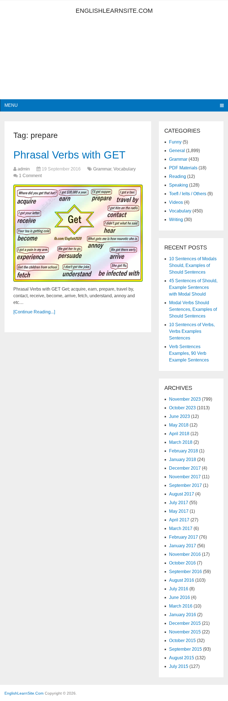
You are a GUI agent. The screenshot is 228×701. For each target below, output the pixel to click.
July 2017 (178, 502)
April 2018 (179, 433)
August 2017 (181, 494)
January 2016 (182, 614)
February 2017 (183, 537)
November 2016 (185, 554)
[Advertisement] (54, 60)
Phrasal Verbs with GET (69, 155)
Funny (175, 142)
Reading (177, 176)
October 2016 (182, 563)
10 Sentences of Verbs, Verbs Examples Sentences (192, 331)
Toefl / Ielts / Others (187, 193)
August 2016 (181, 580)
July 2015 (178, 666)
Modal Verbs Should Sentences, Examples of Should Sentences (193, 309)
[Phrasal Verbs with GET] (78, 233)
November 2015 (185, 632)
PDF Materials (183, 167)
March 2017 (180, 528)
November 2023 (185, 399)
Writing (176, 219)
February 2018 (183, 451)
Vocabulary (124, 169)
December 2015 (185, 623)
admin (24, 169)
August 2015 (181, 657)
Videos (176, 202)
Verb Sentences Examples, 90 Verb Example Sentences (189, 353)
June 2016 (179, 597)
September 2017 (185, 485)
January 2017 (182, 545)
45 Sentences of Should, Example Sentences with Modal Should (193, 287)
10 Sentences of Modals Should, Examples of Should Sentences (193, 265)
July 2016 (178, 588)
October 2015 (182, 640)
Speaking (178, 185)
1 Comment (30, 175)
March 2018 (180, 442)
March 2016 (180, 606)
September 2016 (185, 571)
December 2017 (185, 468)
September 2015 (185, 649)
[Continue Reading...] (34, 311)
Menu (11, 105)
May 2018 (179, 425)
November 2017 (185, 476)
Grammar (102, 169)
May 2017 (179, 511)
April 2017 (179, 519)
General (177, 150)
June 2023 (179, 416)
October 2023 (182, 407)
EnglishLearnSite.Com (114, 10)
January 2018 (182, 459)
